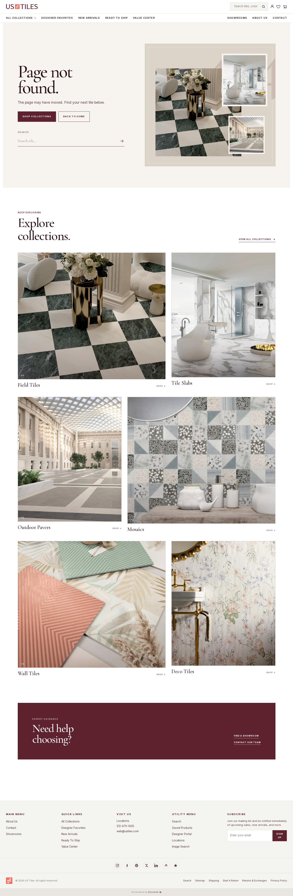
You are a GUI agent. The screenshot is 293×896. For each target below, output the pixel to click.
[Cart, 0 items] (285, 6)
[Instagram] (117, 865)
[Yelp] (166, 865)
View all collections (257, 239)
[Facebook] (127, 865)
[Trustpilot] (175, 865)
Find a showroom (246, 736)
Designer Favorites (57, 17)
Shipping (214, 880)
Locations (123, 820)
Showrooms (237, 17)
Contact (280, 17)
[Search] (263, 6)
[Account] (272, 6)
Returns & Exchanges (254, 880)
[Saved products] (278, 6)
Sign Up (279, 835)
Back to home (74, 116)
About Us (259, 17)
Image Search (181, 846)
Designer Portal (182, 834)
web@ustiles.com (128, 831)
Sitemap (200, 880)
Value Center (144, 17)
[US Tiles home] (22, 6)
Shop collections (37, 116)
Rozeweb (153, 892)
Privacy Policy (279, 880)
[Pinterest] (136, 865)
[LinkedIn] (156, 865)
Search (23, 132)
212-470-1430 (125, 826)
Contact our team (247, 742)
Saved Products (182, 827)
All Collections (19, 17)
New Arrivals (89, 17)
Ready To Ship (116, 17)
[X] (146, 865)
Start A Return (231, 880)
